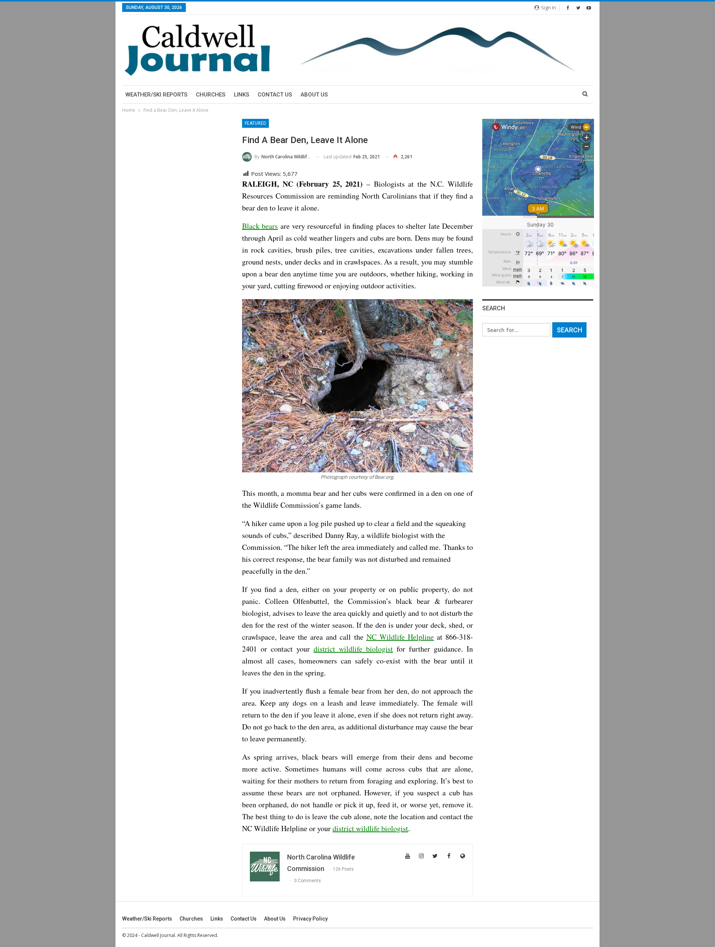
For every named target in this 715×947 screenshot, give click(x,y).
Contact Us (275, 94)
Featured (255, 123)
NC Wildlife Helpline (400, 637)
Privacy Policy (310, 919)
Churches (210, 94)
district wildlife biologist (353, 649)
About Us (314, 94)
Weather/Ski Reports (156, 94)
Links (241, 94)
